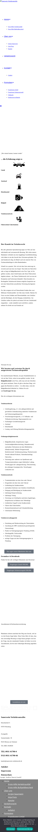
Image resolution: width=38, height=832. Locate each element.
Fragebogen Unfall (16, 816)
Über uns (8, 790)
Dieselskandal (5, 192)
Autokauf (4, 181)
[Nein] (35, 825)
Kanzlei (11, 800)
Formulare (8, 813)
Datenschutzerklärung (25, 829)
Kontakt (7, 807)
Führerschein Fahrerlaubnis (9, 224)
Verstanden (11, 829)
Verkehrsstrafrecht (6, 214)
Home (6, 781)
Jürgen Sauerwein (15, 794)
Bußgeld (3, 203)
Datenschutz (6, 775)
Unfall (3, 170)
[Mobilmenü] (1, 106)
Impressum (6, 771)
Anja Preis (12, 797)
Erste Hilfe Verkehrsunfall (19, 784)
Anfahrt (4, 767)
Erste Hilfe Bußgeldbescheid (20, 787)
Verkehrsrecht (10, 803)
